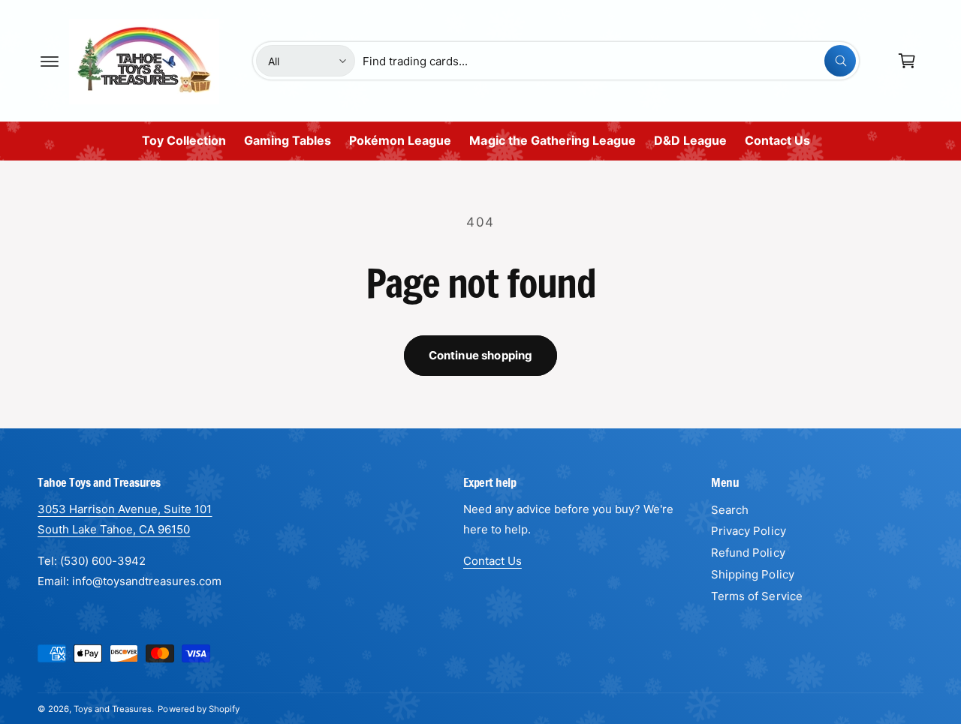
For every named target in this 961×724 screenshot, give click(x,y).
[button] (49, 60)
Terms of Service (756, 596)
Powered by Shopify (198, 709)
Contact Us (492, 561)
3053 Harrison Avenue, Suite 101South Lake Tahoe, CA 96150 (125, 519)
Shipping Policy (752, 574)
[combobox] (609, 60)
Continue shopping (481, 355)
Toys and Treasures (113, 709)
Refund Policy (748, 552)
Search (730, 510)
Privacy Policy (748, 531)
